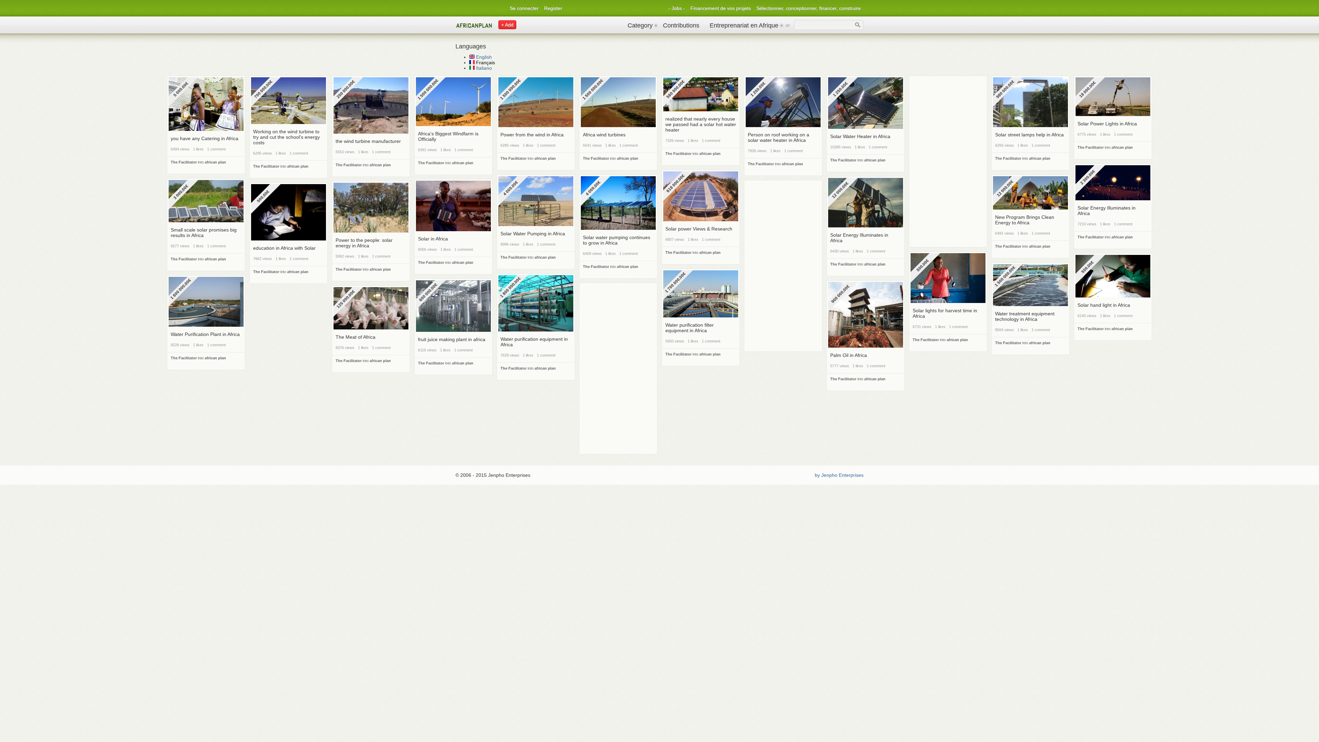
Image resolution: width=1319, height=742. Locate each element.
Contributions (681, 25)
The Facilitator (184, 162)
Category (640, 25)
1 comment (216, 149)
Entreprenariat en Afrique (744, 25)
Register (553, 8)
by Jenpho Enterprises (839, 475)
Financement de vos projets (720, 8)
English (483, 57)
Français (485, 62)
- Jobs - (676, 8)
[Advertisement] (948, 92)
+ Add (507, 24)
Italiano (483, 68)
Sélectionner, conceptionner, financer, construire (808, 8)
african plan (215, 162)
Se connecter (524, 8)
